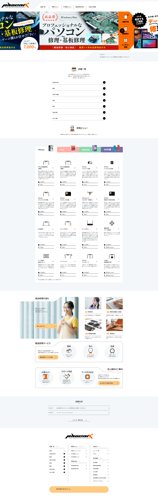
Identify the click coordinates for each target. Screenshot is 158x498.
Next (122, 30)
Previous (35, 30)
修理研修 (95, 475)
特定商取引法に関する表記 (99, 478)
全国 (50, 450)
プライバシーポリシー (98, 481)
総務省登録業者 (97, 465)
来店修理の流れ (75, 465)
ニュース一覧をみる (78, 420)
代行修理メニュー (75, 457)
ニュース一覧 (96, 450)
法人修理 (95, 471)
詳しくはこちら (41, 326)
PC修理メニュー (75, 454)
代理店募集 (96, 468)
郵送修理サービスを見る (46, 357)
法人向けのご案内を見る (106, 383)
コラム (94, 454)
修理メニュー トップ (75, 450)
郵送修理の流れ (75, 468)
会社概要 (95, 462)
